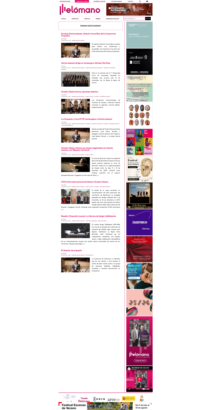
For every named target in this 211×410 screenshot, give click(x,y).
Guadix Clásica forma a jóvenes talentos (79, 91)
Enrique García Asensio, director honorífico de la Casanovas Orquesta (88, 34)
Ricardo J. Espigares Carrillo (102, 96)
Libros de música (102, 220)
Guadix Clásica (89, 96)
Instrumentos (89, 255)
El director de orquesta (71, 250)
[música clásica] (139, 276)
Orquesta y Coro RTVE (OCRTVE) (94, 123)
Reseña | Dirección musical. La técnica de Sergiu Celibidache (88, 216)
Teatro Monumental (67, 125)
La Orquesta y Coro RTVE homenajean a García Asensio (86, 119)
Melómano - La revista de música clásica (80, 9)
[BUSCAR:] (134, 18)
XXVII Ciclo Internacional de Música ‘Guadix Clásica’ (85, 181)
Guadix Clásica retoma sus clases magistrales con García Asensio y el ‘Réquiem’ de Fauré (87, 149)
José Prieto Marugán (91, 220)
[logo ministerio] (128, 398)
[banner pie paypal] (105, 406)
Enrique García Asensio (78, 40)
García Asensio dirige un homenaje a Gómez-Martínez (85, 63)
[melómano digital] (139, 35)
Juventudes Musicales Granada (94, 67)
